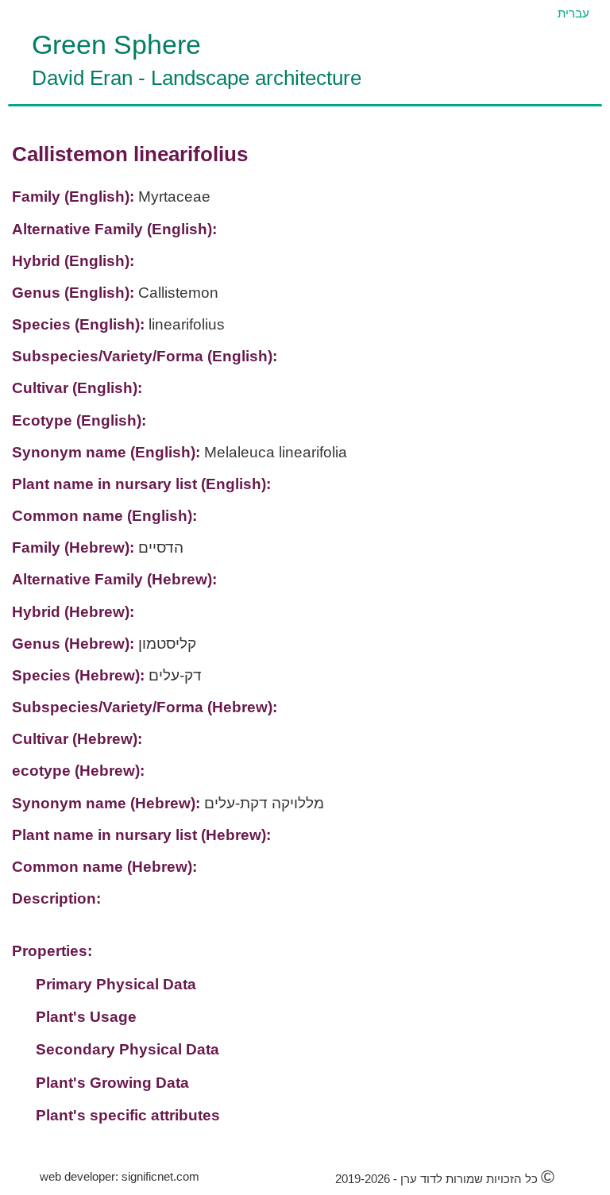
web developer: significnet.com (119, 1176)
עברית (573, 13)
